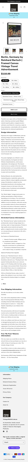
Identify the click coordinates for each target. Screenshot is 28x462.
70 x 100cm (6, 87)
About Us (5, 405)
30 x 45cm (14, 80)
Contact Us (6, 401)
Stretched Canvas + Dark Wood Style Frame (14, 100)
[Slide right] (17, 17)
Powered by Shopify (19, 459)
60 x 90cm (15, 84)
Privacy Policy (7, 392)
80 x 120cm (16, 87)
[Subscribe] (23, 442)
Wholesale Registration (9, 385)
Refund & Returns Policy (9, 382)
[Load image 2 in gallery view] (14, 51)
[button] (3, 7)
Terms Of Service (7, 388)
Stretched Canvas (7, 104)
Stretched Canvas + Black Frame (11, 93)
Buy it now (14, 114)
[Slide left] (10, 17)
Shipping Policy (7, 378)
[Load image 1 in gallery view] (7, 51)
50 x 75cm (5, 84)
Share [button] (4, 283)
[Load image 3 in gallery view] (21, 51)
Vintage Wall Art (11, 459)
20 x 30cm (5, 80)
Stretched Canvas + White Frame (12, 96)
